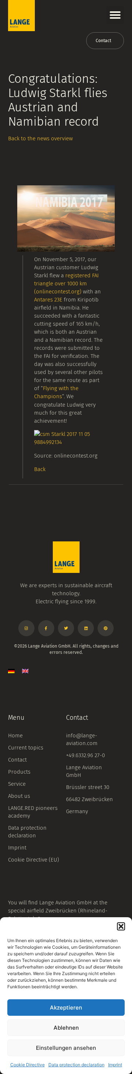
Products (19, 772)
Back (39, 469)
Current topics (25, 747)
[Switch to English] (25, 670)
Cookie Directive (27, 1064)
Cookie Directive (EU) (33, 859)
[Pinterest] (106, 628)
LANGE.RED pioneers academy (33, 812)
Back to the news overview (40, 138)
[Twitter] (66, 628)
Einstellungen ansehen (66, 1047)
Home (15, 735)
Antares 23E (48, 299)
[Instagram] (26, 628)
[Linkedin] (86, 628)
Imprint (115, 1064)
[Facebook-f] (46, 628)
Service (17, 784)
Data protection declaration (76, 1064)
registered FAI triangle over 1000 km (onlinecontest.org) (66, 283)
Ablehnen (66, 1027)
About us (19, 796)
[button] (121, 926)
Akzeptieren (66, 1007)
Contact (17, 759)
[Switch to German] (11, 670)
